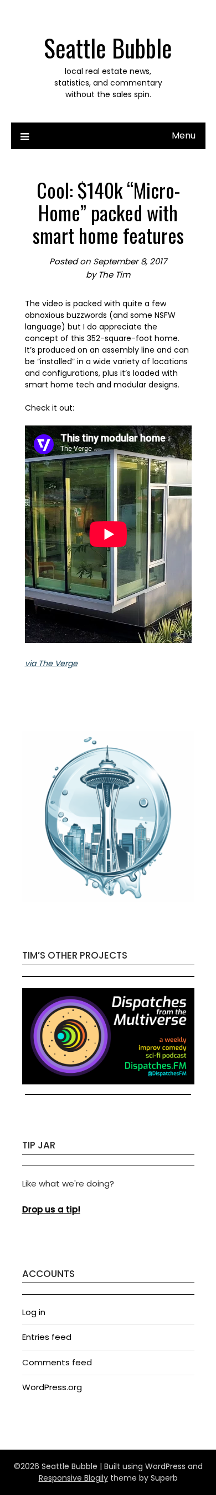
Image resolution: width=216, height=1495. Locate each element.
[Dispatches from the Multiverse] (108, 1081)
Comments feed (57, 1362)
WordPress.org (52, 1387)
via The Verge (51, 663)
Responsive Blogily (73, 1477)
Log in (33, 1312)
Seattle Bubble (108, 48)
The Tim (114, 274)
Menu (184, 135)
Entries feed (46, 1337)
